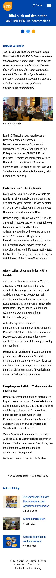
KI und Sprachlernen (34, 518)
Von (18, 475)
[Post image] (11, 502)
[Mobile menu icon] (49, 5)
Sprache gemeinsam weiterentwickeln (34, 539)
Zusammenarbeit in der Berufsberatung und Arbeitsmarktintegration (36, 501)
